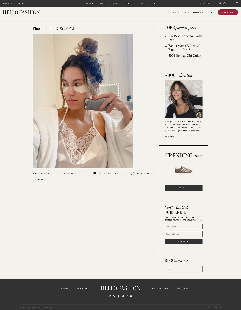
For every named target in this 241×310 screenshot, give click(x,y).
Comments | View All (108, 173)
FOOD (153, 3)
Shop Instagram (179, 12)
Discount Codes (159, 288)
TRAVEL (129, 3)
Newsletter (206, 3)
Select (171, 269)
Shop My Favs (228, 12)
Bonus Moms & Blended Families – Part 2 (184, 48)
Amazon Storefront (203, 12)
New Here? (8, 3)
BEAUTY (116, 3)
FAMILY (102, 3)
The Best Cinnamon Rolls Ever (185, 38)
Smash (218, 307)
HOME (142, 3)
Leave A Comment (143, 173)
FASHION (89, 3)
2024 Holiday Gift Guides (185, 56)
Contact (21, 3)
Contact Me (182, 288)
